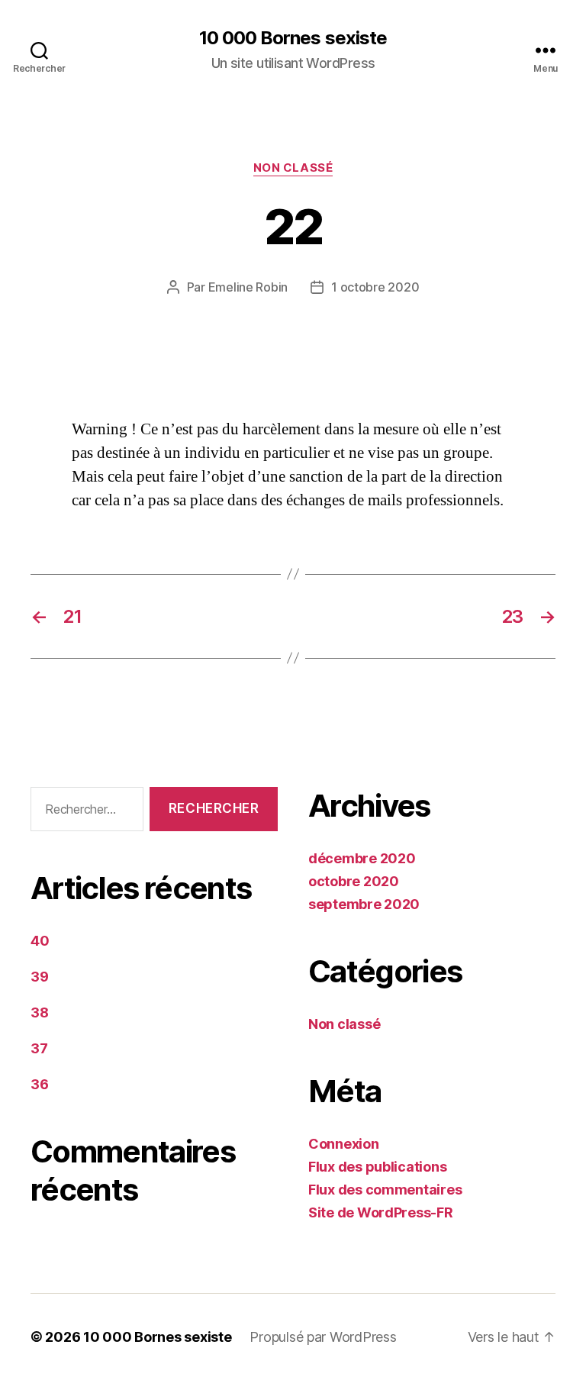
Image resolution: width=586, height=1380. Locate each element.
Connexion (343, 1144)
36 (39, 1084)
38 (39, 1012)
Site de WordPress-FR (380, 1212)
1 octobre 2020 (375, 287)
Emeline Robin (248, 287)
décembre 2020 (362, 858)
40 (40, 941)
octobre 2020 (353, 881)
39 (39, 977)
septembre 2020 (364, 904)
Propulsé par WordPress (323, 1337)
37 (39, 1048)
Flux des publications (377, 1167)
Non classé (293, 168)
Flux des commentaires (385, 1190)
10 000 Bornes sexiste (292, 38)
